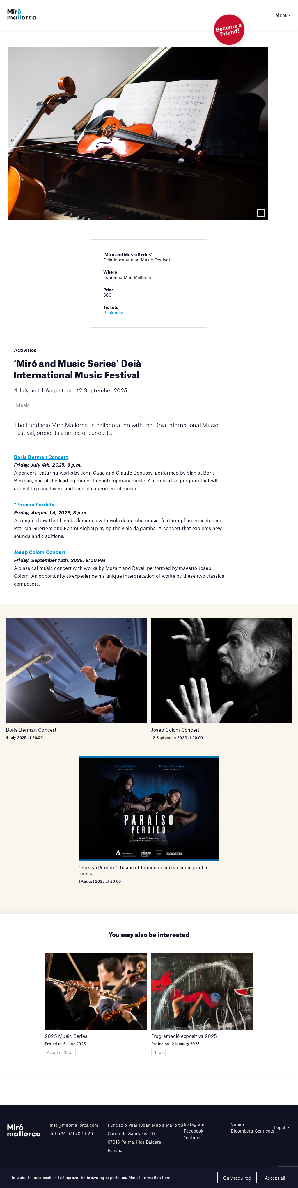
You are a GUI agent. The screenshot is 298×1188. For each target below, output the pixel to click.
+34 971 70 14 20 (75, 1133)
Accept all (275, 1177)
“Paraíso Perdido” (35, 504)
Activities (25, 350)
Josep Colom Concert (39, 552)
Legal (279, 1127)
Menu (281, 14)
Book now (113, 312)
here (166, 1177)
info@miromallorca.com (74, 1125)
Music (23, 405)
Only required (237, 1177)
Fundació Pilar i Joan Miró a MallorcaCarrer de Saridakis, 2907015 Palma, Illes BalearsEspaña (146, 1137)
